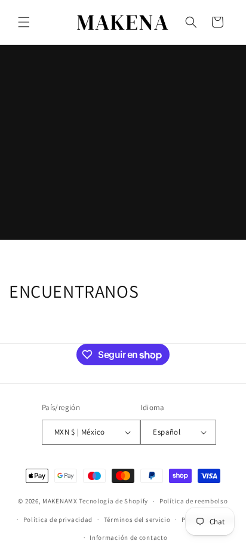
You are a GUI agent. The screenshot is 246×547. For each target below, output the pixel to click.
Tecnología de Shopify (113, 501)
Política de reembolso (193, 501)
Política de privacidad (58, 519)
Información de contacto (128, 537)
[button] (24, 22)
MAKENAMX (60, 501)
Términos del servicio (137, 519)
